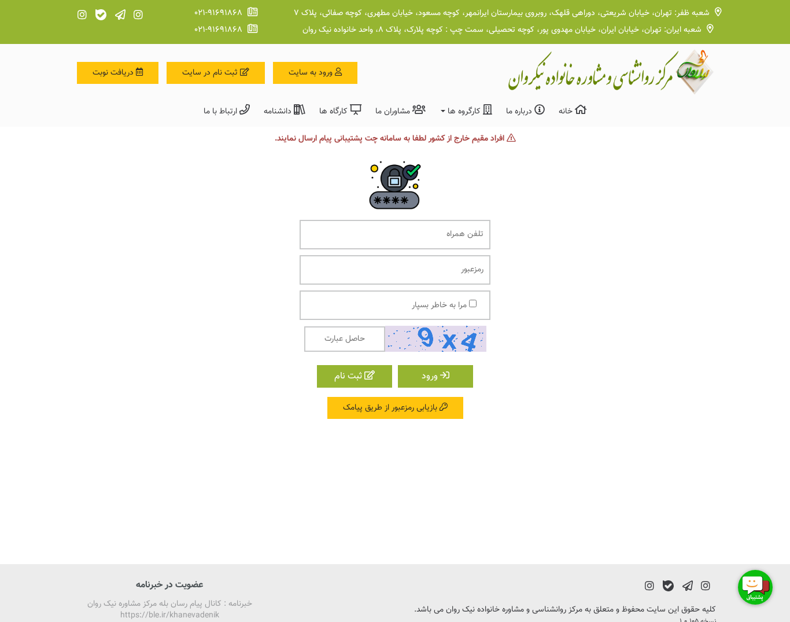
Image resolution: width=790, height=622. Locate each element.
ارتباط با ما (221, 111)
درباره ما (520, 111)
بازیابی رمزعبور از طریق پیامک (391, 408)
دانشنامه (279, 111)
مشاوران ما (393, 111)
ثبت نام (349, 376)
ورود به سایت (312, 73)
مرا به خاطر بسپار (440, 305)
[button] (466, 110)
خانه (567, 111)
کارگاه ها (334, 111)
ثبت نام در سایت (211, 73)
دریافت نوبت (114, 73)
